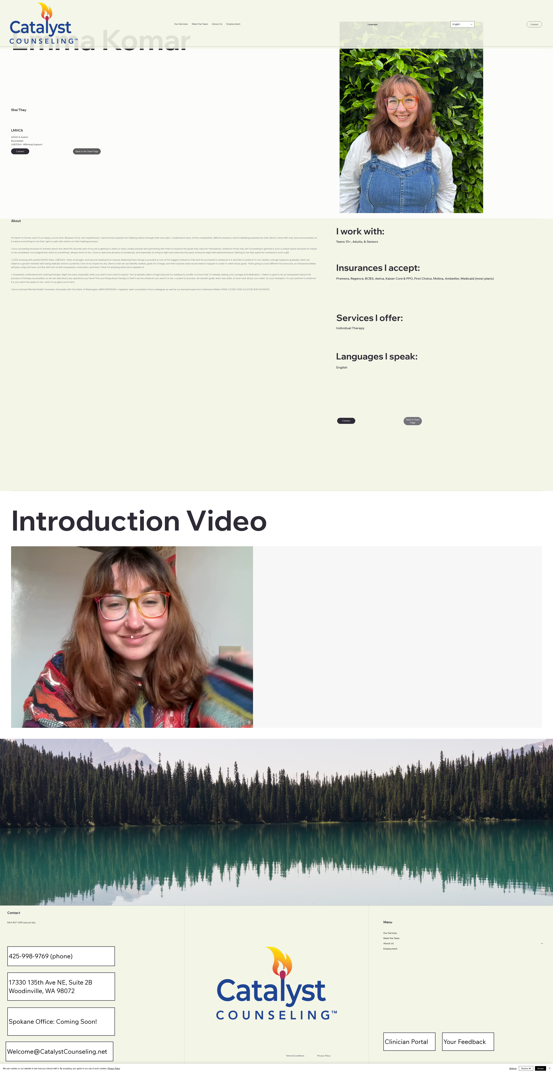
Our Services (390, 933)
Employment (390, 948)
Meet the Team (391, 938)
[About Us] (542, 943)
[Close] (549, 1068)
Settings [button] (513, 1068)
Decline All (526, 1068)
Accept (540, 1068)
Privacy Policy (324, 1055)
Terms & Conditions (295, 1055)
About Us (388, 943)
